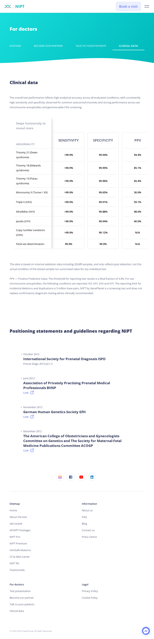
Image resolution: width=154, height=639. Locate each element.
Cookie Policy (90, 597)
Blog (84, 523)
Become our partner (48, 46)
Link (25, 392)
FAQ (84, 517)
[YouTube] (81, 477)
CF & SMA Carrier (20, 556)
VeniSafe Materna (20, 550)
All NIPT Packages (20, 530)
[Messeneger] (146, 630)
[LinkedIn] (92, 477)
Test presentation (20, 591)
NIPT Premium (18, 543)
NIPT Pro (15, 537)
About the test (18, 517)
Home (13, 510)
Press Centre (89, 537)
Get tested (16, 523)
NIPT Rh (14, 563)
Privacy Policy (90, 591)
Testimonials (17, 570)
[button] (146, 6)
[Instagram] (60, 477)
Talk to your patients (91, 46)
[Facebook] (70, 477)
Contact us (88, 530)
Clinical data (128, 46)
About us (87, 510)
